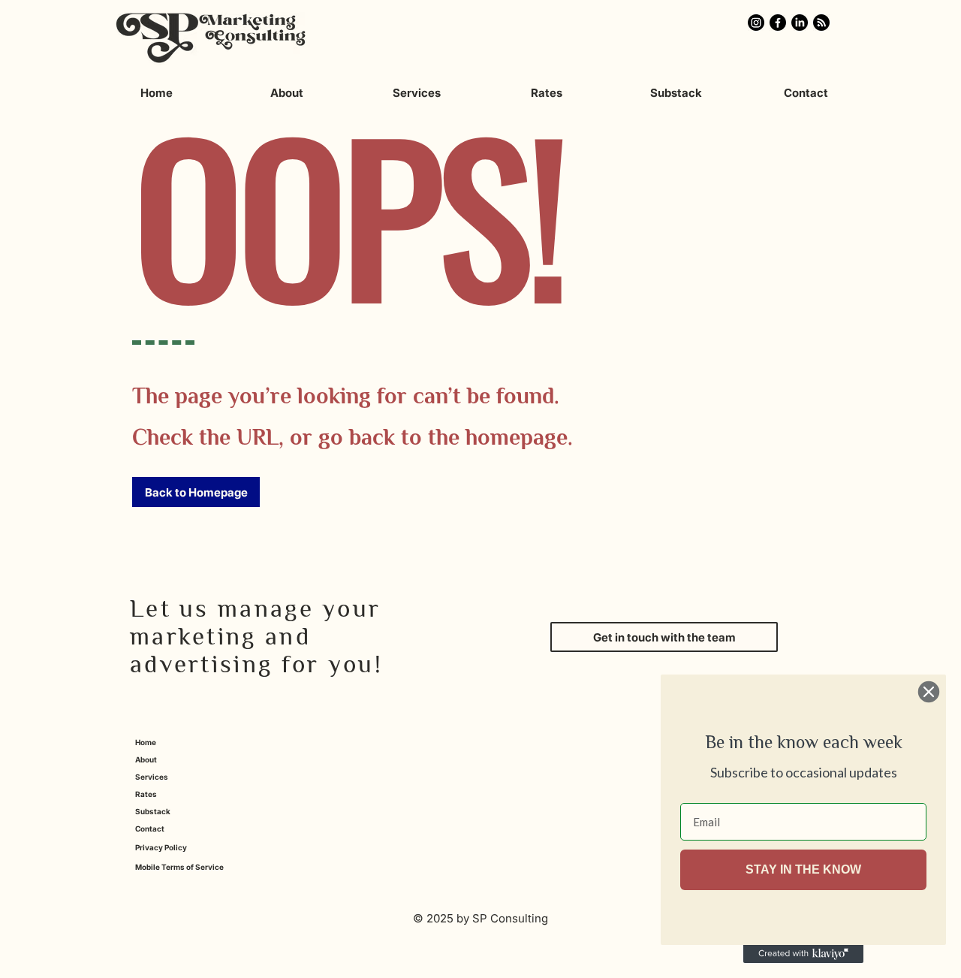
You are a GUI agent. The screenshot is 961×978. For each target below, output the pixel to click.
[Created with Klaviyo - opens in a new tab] (803, 954)
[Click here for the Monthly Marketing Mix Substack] (821, 22)
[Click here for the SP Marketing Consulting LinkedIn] (799, 22)
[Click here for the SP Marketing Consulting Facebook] (778, 22)
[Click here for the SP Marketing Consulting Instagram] (756, 22)
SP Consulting (510, 918)
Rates (146, 793)
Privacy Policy (161, 847)
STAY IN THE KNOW (803, 869)
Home (145, 742)
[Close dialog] (928, 692)
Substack (152, 811)
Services (151, 776)
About (146, 759)
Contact (149, 828)
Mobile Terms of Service (179, 866)
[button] (196, 492)
